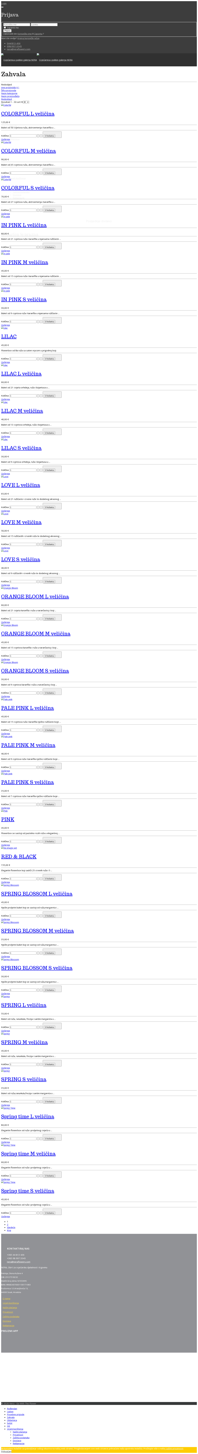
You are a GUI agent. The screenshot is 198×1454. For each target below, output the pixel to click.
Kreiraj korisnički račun (28, 38)
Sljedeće (11, 1227)
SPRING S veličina (23, 1079)
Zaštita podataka (21, 192)
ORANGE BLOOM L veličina (35, 596)
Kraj (9, 1230)
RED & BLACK (19, 856)
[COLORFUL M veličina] (6, 142)
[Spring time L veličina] (8, 1107)
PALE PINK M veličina (28, 745)
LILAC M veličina (22, 411)
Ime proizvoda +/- (10, 87)
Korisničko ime (24, 33)
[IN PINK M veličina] (5, 253)
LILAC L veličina (21, 373)
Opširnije (5, 139)
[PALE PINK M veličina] (6, 736)
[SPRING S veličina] (5, 1070)
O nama (6, 1298)
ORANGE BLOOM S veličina (35, 671)
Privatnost (8, 1312)
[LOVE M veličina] (4, 513)
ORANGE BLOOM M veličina (35, 633)
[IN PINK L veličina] (5, 216)
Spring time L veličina (27, 1116)
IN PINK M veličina (24, 262)
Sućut (9, 1423)
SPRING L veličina (23, 1005)
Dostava (17, 194)
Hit (10, 165)
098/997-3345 (14, 46)
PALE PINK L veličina (27, 708)
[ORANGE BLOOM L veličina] (9, 587)
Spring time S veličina (27, 1191)
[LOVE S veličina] (4, 550)
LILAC (9, 336)
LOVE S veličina (20, 559)
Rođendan (12, 1408)
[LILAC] (4, 327)
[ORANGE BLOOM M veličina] (9, 625)
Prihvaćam (6, 1451)
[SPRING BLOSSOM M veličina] (10, 922)
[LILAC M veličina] (4, 402)
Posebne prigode (15, 1414)
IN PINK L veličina (24, 225)
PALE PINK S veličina (27, 782)
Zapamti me (13, 27)
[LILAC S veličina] (4, 439)
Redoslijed (6, 99)
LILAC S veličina (21, 448)
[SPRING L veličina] (5, 996)
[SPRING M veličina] (5, 1033)
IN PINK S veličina (24, 299)
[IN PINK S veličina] (5, 290)
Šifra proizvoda (8, 90)
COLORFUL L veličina (28, 114)
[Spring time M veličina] (8, 1145)
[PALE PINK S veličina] (6, 773)
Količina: (5, 135)
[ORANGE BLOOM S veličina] (9, 662)
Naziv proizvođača (10, 96)
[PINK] (4, 810)
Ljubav (12, 99)
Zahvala (13, 125)
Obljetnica (14, 139)
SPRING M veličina (24, 1042)
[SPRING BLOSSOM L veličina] (10, 885)
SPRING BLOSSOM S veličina (36, 968)
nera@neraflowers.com (18, 49)
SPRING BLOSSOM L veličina (36, 894)
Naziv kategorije (9, 93)
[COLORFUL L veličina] (6, 105)
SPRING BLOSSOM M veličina (37, 931)
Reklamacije (18, 197)
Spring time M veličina (28, 1153)
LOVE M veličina (21, 522)
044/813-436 (13, 43)
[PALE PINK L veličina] (6, 699)
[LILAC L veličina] (4, 365)
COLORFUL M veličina (28, 151)
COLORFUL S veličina (28, 188)
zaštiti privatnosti (174, 1448)
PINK (7, 819)
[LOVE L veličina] (4, 476)
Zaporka (38, 33)
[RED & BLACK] (9, 847)
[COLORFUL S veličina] (6, 179)
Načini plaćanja (10, 1307)
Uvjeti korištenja (17, 178)
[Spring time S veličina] (8, 1182)
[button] (4, 3)
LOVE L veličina (20, 485)
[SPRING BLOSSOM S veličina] (10, 959)
